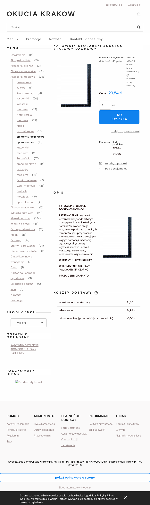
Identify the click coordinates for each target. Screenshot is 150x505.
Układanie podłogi (22, 283)
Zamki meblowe (27, 180)
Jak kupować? (97, 429)
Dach (14, 267)
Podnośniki (23, 158)
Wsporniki (23, 98)
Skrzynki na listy (20, 60)
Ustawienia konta (44, 429)
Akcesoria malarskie (23, 71)
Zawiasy (16, 240)
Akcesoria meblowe (23, 76)
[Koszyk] (139, 13)
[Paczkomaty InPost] (28, 381)
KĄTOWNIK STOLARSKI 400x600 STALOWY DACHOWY (24, 349)
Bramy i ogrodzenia (23, 245)
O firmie (120, 429)
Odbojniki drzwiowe (23, 229)
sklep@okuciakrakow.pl (122, 461)
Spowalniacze (25, 202)
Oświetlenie (18, 55)
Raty (9, 441)
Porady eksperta (16, 429)
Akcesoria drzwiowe (23, 207)
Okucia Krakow (41, 13)
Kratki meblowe (26, 164)
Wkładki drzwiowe (22, 213)
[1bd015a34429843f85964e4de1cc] (77, 88)
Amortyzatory (25, 93)
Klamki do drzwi (20, 218)
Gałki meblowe (26, 185)
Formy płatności (70, 427)
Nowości (16, 294)
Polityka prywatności (101, 424)
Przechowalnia (42, 435)
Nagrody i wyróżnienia (128, 435)
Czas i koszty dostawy (74, 433)
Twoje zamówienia (44, 424)
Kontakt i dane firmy (127, 424)
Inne (13, 289)
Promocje (16, 300)
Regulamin (13, 435)
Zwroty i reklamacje (18, 424)
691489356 (75, 465)
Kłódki (14, 234)
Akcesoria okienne (22, 66)
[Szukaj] (138, 27)
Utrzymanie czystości (24, 251)
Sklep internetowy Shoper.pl (75, 487)
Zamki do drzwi (20, 224)
